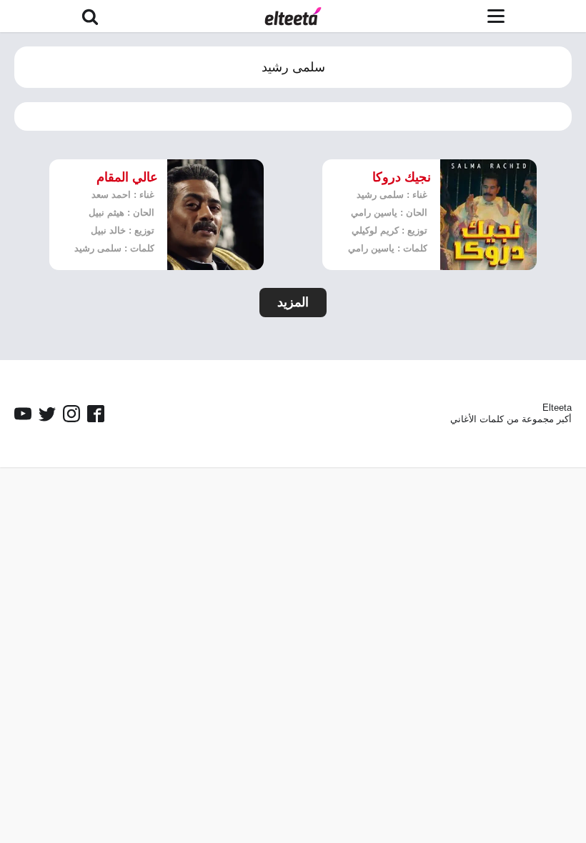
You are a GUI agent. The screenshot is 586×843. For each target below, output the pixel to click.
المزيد (293, 302)
